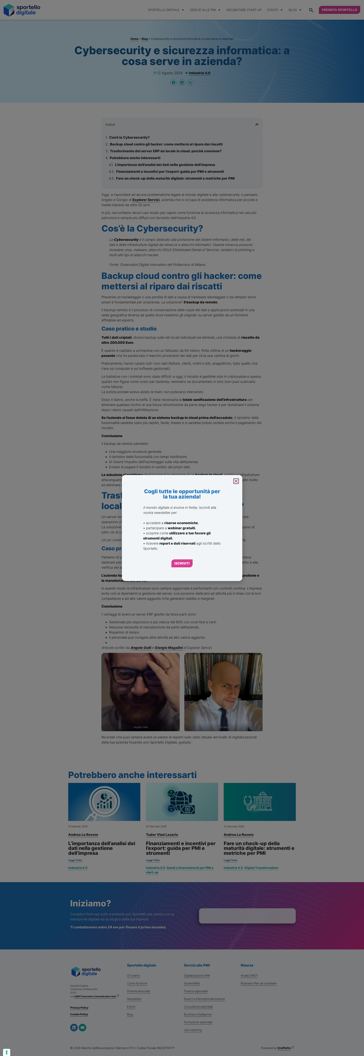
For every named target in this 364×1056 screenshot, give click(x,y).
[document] (182, 528)
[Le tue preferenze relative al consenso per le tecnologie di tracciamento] (6, 1052)
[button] (236, 481)
